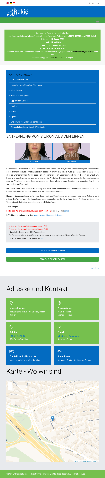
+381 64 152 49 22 (58, 58)
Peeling (14, 106)
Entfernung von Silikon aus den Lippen (26, 122)
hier (41, 238)
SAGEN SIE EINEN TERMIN (52, 250)
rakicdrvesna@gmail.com (83, 51)
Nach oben (94, 268)
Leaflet (76, 461)
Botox (13, 111)
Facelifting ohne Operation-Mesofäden (26, 85)
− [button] (10, 387)
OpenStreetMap (86, 461)
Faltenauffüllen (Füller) (20, 96)
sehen (66, 211)
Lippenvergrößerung (19, 101)
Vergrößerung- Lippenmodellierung (48, 215)
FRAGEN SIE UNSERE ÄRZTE (52, 259)
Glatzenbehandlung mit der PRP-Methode (28, 127)
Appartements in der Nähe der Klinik (25, 360)
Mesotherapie (16, 90)
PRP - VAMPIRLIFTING (19, 80)
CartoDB (95, 461)
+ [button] (10, 384)
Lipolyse (14, 117)
